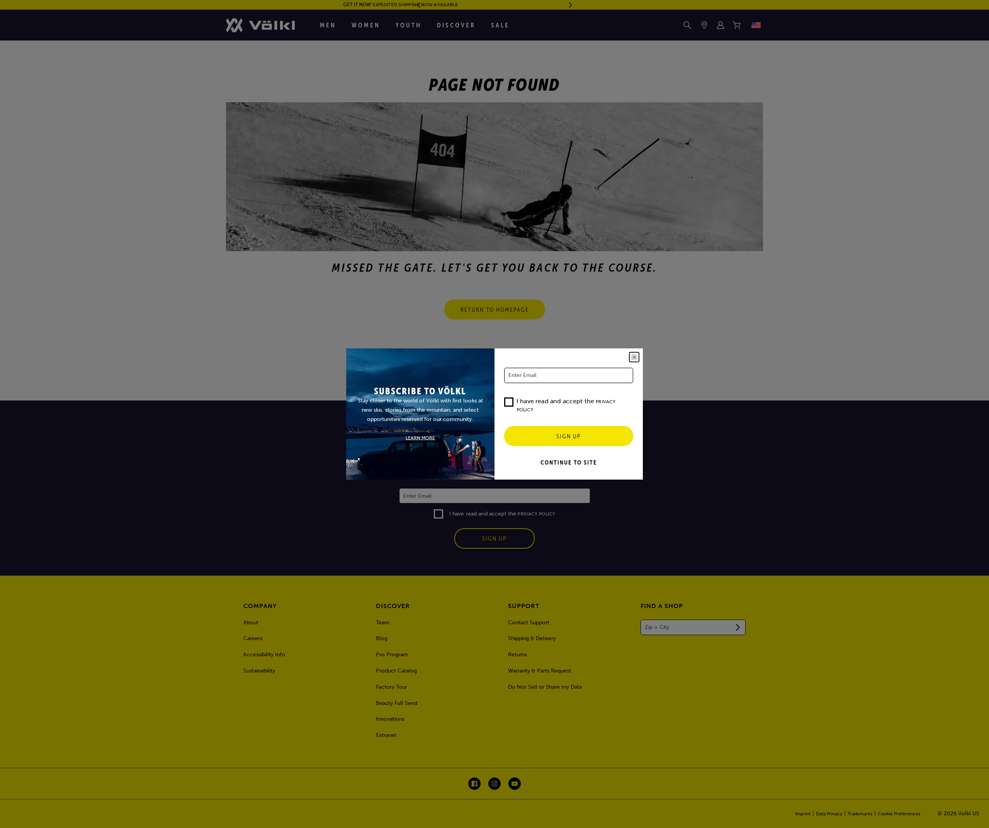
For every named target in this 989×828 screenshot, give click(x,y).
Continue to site (568, 462)
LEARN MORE (420, 438)
